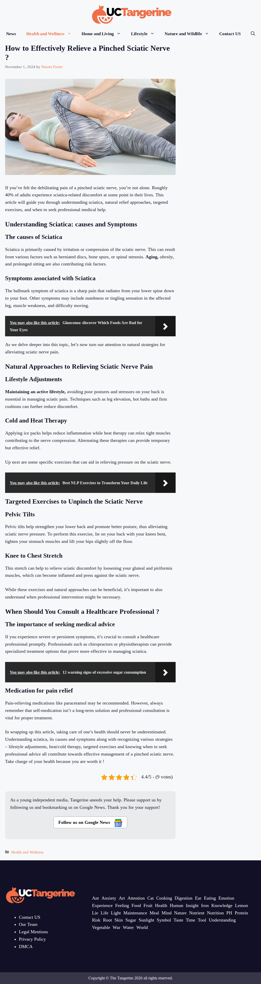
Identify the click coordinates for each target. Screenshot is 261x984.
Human (176, 905)
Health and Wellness (45, 33)
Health (161, 905)
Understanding (222, 920)
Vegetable (101, 927)
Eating (210, 898)
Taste (178, 920)
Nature (180, 912)
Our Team (28, 924)
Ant (95, 898)
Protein (241, 912)
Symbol (164, 920)
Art (122, 898)
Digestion (183, 898)
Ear (198, 898)
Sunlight (146, 920)
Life (104, 912)
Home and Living (98, 33)
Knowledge (221, 905)
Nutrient (196, 912)
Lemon (241, 905)
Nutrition (215, 912)
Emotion (226, 898)
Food (136, 905)
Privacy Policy (32, 939)
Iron (205, 905)
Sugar (130, 920)
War (116, 927)
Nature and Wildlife (183, 33)
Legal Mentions (33, 931)
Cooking (164, 898)
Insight (192, 905)
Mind (167, 912)
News (11, 33)
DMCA (26, 946)
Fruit (147, 905)
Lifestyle (139, 33)
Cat (150, 898)
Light (116, 912)
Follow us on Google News (84, 822)
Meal (154, 912)
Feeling (122, 905)
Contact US (230, 33)
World (142, 927)
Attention (136, 898)
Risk (96, 920)
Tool (202, 920)
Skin (118, 920)
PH (229, 912)
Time (190, 920)
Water (128, 927)
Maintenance (135, 912)
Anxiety (108, 898)
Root (107, 920)
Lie (95, 912)
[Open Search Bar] (253, 34)
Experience (102, 905)
